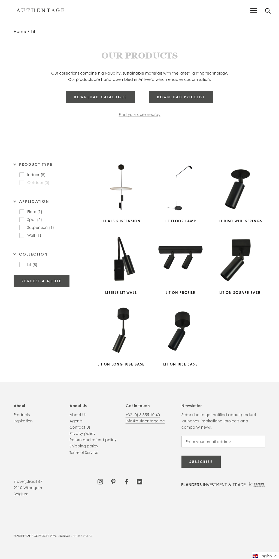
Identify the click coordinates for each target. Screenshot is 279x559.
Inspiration (23, 421)
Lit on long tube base (121, 364)
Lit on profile (180, 292)
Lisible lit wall (121, 292)
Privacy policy (82, 433)
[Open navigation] (253, 10)
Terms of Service (83, 452)
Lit (33, 31)
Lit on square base (239, 292)
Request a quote (42, 281)
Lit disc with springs (239, 221)
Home (20, 31)
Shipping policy (83, 446)
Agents (75, 421)
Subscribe (201, 462)
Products (22, 414)
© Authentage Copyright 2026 (35, 536)
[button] (265, 555)
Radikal (64, 536)
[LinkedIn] (139, 481)
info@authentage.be (145, 421)
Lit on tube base (180, 364)
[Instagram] (100, 481)
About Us (77, 414)
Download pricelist (181, 97)
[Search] (268, 10)
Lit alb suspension (121, 221)
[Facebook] (126, 481)
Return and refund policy (93, 439)
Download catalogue (100, 97)
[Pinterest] (113, 481)
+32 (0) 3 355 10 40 (143, 414)
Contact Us (79, 427)
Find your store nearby (139, 114)
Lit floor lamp (180, 221)
